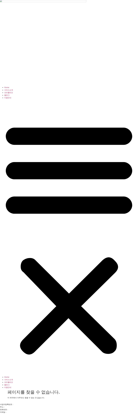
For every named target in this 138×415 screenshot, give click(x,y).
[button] (69, 237)
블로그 (6, 95)
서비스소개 (8, 90)
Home (6, 87)
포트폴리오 (8, 92)
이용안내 (7, 98)
